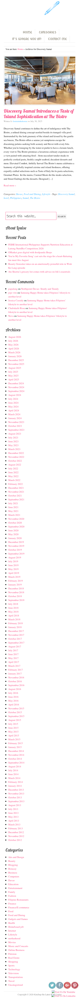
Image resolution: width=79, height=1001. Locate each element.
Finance (12, 903)
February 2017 (15, 669)
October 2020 (15, 522)
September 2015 (16, 716)
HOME (27, 32)
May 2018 (13, 611)
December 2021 (16, 487)
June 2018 (13, 607)
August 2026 (14, 337)
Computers (13, 876)
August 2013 (14, 805)
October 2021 (15, 495)
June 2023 (13, 441)
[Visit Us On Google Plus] (67, 988)
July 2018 (13, 604)
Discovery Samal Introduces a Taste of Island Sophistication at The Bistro (39, 113)
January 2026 (15, 356)
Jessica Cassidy (16, 300)
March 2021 (14, 515)
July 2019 (13, 561)
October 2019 (15, 549)
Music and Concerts (18, 946)
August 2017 (14, 646)
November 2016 (16, 677)
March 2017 (14, 665)
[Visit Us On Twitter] (52, 988)
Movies (12, 942)
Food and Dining (32, 194)
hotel (6, 198)
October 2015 (15, 712)
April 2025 (13, 379)
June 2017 (13, 654)
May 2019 (13, 569)
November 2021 (16, 491)
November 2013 (16, 793)
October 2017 (15, 638)
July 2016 (13, 693)
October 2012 (15, 840)
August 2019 (14, 557)
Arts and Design (16, 857)
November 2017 (16, 634)
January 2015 (15, 747)
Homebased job (16, 926)
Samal (26, 198)
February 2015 (15, 743)
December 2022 (16, 453)
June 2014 (13, 774)
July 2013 (13, 809)
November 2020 (16, 518)
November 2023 (16, 422)
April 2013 (13, 820)
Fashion (12, 895)
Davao (19, 194)
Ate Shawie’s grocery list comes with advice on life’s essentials (39, 271)
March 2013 (14, 824)
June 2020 (13, 530)
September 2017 (16, 642)
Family (11, 892)
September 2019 (16, 553)
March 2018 (14, 619)
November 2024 (16, 387)
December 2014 (16, 751)
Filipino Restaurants (18, 899)
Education (13, 884)
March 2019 (14, 576)
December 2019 (16, 542)
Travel (11, 981)
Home (20, 49)
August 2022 (14, 464)
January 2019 (15, 584)
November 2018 (16, 592)
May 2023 (13, 445)
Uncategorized (15, 984)
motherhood (14, 938)
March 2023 (14, 449)
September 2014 (16, 762)
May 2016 (13, 700)
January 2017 (15, 673)
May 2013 (13, 816)
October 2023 (15, 426)
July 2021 (13, 503)
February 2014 (15, 782)
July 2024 (13, 398)
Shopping (13, 961)
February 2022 (15, 484)
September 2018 (16, 600)
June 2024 (13, 402)
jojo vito (12, 292)
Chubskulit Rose (16, 308)
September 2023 (16, 429)
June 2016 (13, 696)
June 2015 (13, 727)
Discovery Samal (66, 194)
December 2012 (16, 832)
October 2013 (15, 797)
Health (11, 923)
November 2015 (16, 708)
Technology (14, 969)
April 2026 (13, 348)
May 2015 (13, 731)
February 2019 (15, 580)
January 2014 (15, 785)
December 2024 (16, 383)
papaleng (12, 288)
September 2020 (16, 526)
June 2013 (13, 813)
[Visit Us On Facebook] (59, 988)
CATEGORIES (47, 32)
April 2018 (13, 615)
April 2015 (13, 735)
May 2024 (13, 406)
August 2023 (14, 433)
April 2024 (13, 410)
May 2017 (13, 658)
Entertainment (15, 888)
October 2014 (15, 758)
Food (10, 911)
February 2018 (15, 623)
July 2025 (13, 371)
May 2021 (13, 511)
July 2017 (13, 650)
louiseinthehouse (20, 121)
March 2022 (14, 480)
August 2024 (14, 395)
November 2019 (16, 545)
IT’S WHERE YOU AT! (26, 39)
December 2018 (16, 588)
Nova (11, 316)
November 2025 (16, 364)
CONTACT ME (57, 39)
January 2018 (15, 627)
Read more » (10, 185)
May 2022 (13, 476)
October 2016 (15, 681)
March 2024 (14, 414)
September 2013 (16, 801)
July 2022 (13, 468)
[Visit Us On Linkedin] (63, 995)
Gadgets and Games (18, 919)
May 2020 (13, 534)
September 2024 (16, 391)
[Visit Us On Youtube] (63, 992)
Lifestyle (46, 194)
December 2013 (16, 789)
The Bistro (35, 198)
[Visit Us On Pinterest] (74, 988)
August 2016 (14, 689)
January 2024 (15, 418)
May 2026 (13, 344)
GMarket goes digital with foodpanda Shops (30, 252)
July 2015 (13, 724)
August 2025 (14, 367)
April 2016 (13, 704)
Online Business (16, 950)
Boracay (12, 868)
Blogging (13, 864)
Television (13, 973)
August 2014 (14, 766)
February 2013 (15, 828)
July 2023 (13, 437)
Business (12, 872)
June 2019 (13, 565)
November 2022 (16, 456)
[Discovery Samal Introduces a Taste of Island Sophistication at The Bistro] (39, 80)
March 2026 (14, 352)
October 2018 (15, 596)
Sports (11, 965)
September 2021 (16, 499)
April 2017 (13, 662)
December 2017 (16, 631)
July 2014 (13, 770)
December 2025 (16, 360)
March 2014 (14, 778)
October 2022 (15, 460)
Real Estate (13, 957)
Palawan (12, 953)
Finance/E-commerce (18, 907)
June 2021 (13, 507)
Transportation (15, 977)
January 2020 (15, 538)
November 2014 (16, 754)
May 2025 (13, 375)
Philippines (15, 198)
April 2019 (13, 573)
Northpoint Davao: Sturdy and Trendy (40, 288)
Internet (12, 930)
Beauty (11, 861)
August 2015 (14, 720)
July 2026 (13, 340)
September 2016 (16, 685)
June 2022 (13, 472)
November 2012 (16, 836)
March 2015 (14, 739)
